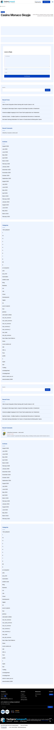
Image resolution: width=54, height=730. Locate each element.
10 (2, 235)
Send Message (27, 76)
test (3, 364)
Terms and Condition (24, 725)
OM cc (4, 350)
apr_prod (4, 273)
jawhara (4, 312)
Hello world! (15, 132)
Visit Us (51, 694)
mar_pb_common (6, 335)
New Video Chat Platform (8, 338)
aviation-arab (5, 279)
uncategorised (5, 370)
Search (3, 87)
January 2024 (5, 202)
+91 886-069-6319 (38, 2)
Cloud (3, 294)
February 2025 (6, 199)
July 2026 (4, 149)
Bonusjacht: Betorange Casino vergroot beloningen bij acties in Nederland (20, 108)
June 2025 (5, 187)
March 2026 (5, 160)
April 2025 (4, 193)
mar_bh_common (6, 317)
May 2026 (4, 155)
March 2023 (5, 213)
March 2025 (5, 196)
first (3, 309)
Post (3, 353)
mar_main (4, 332)
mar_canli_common (7, 320)
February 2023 (6, 216)
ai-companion (5, 268)
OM (3, 347)
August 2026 (5, 146)
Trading (4, 367)
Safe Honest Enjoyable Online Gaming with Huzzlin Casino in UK (18, 104)
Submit (50, 707)
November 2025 (6, 172)
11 (2, 238)
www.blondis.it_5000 (7, 379)
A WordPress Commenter (7, 132)
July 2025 (4, 184)
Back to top (50, 720)
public (3, 355)
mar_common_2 (6, 329)
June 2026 (5, 152)
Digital (3, 300)
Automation (5, 276)
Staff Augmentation (24, 699)
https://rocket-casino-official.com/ (7, 698)
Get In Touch (46, 1)
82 (3, 262)
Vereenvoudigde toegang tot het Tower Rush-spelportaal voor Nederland (20, 112)
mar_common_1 (6, 326)
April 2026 (4, 158)
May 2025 (4, 190)
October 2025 (5, 175)
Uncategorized (6, 373)
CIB (3, 291)
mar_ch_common (6, 323)
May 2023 (4, 210)
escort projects (6, 306)
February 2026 (6, 163)
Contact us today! (44, 720)
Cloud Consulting (24, 697)
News (3, 341)
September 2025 (6, 178)
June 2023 (5, 207)
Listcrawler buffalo (7, 314)
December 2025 (6, 169)
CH (3, 288)
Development (5, 297)
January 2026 (5, 166)
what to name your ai (7, 376)
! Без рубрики (6, 229)
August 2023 (5, 204)
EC (3, 303)
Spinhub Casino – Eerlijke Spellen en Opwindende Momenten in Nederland (21, 116)
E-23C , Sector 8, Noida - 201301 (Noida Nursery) (17, 727)
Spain (3, 361)
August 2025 (5, 181)
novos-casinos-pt (6, 344)
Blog (3, 282)
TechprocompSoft (15, 725)
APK (3, 270)
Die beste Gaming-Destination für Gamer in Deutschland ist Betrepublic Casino (22, 119)
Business (4, 285)
